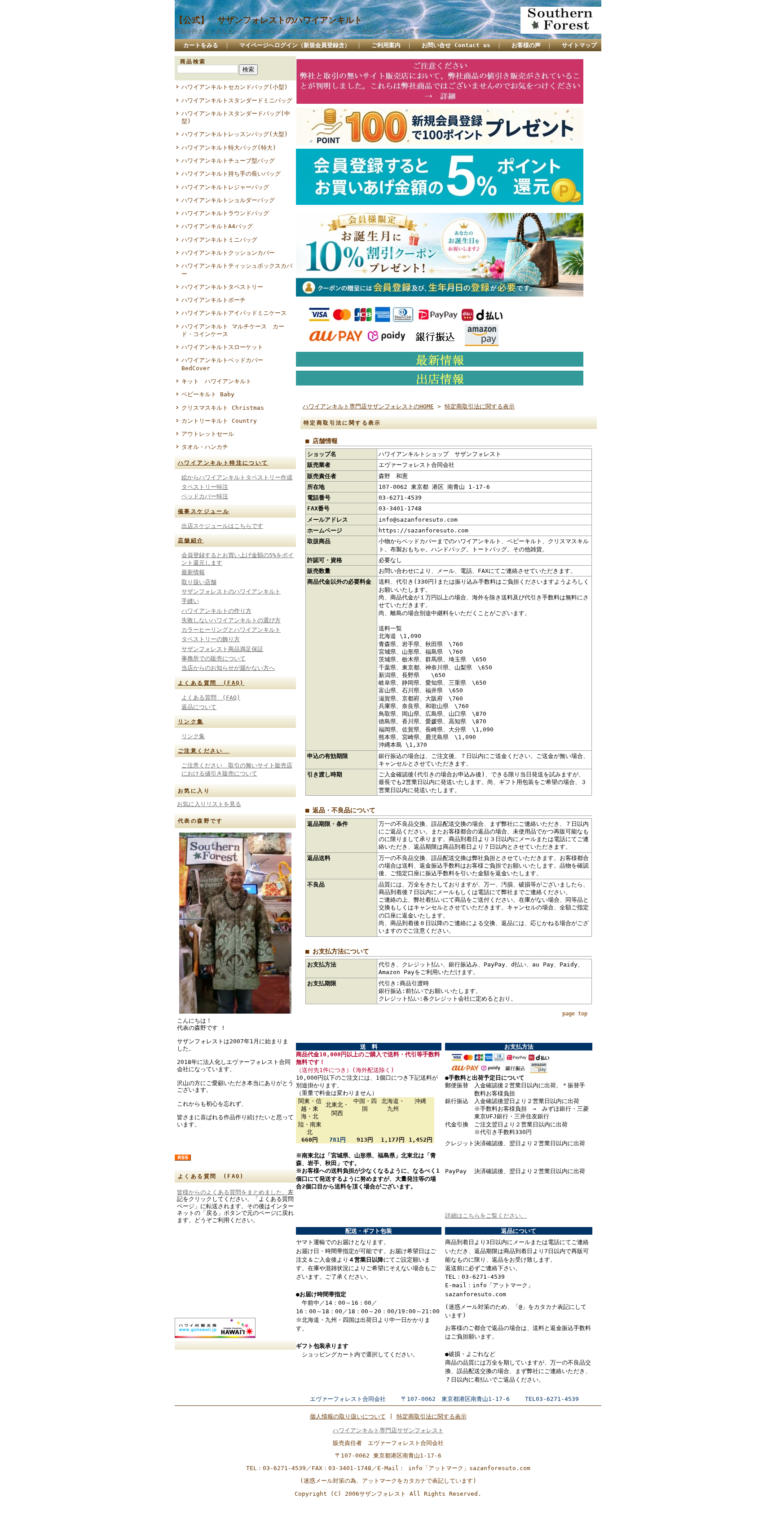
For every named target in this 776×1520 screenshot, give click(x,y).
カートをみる (200, 45)
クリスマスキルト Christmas (222, 407)
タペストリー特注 (204, 486)
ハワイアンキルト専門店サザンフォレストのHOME (368, 406)
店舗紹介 (191, 540)
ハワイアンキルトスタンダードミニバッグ (236, 100)
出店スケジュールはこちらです (222, 526)
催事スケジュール (203, 511)
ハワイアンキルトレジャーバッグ (225, 187)
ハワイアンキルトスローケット (222, 347)
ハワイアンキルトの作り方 (216, 610)
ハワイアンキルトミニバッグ (219, 239)
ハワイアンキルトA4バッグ (217, 226)
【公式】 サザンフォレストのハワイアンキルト (268, 20)
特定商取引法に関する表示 (480, 406)
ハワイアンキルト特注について (223, 463)
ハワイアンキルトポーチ (213, 300)
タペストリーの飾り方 (210, 639)
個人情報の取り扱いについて (348, 1416)
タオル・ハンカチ (204, 446)
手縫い (190, 601)
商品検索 (193, 61)
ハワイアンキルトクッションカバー (228, 252)
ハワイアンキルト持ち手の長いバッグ (231, 173)
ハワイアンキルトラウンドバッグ (225, 213)
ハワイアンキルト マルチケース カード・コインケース (232, 330)
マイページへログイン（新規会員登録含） (294, 45)
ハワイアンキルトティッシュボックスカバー (236, 269)
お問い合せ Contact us (456, 45)
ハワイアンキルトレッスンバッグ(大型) (234, 134)
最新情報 (193, 572)
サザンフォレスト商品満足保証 (222, 649)
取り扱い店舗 (198, 582)
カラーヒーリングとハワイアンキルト (231, 629)
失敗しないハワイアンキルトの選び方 (231, 620)
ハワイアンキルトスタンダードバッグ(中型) (235, 117)
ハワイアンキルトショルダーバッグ (228, 200)
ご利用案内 (386, 45)
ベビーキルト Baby (207, 394)
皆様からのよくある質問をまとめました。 (232, 1192)
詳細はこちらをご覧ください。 (486, 1215)
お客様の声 (526, 45)
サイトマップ (579, 45)
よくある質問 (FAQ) (211, 683)
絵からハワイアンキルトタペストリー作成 (236, 477)
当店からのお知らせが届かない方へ (228, 668)
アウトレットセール (207, 433)
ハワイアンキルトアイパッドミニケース (234, 313)
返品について (198, 707)
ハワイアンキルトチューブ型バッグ (228, 160)
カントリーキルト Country (219, 420)
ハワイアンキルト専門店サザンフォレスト (388, 1430)
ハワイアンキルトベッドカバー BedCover (222, 364)
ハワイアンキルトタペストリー (222, 287)
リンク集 (191, 721)
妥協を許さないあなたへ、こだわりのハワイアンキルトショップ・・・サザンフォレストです (297, 31)
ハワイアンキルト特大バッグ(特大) (228, 147)
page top (574, 1013)
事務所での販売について (213, 658)
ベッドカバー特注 (204, 496)
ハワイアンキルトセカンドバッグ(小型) (234, 87)
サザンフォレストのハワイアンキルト (231, 591)
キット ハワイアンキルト (216, 381)
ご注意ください (203, 751)
